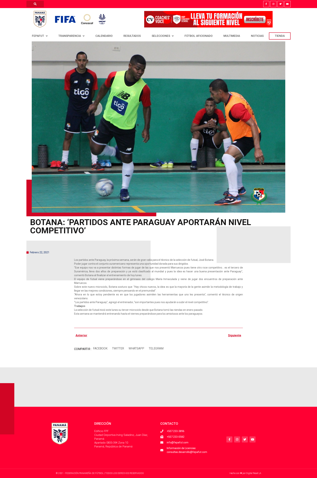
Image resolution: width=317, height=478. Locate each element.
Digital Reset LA (253, 473)
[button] (100, 349)
